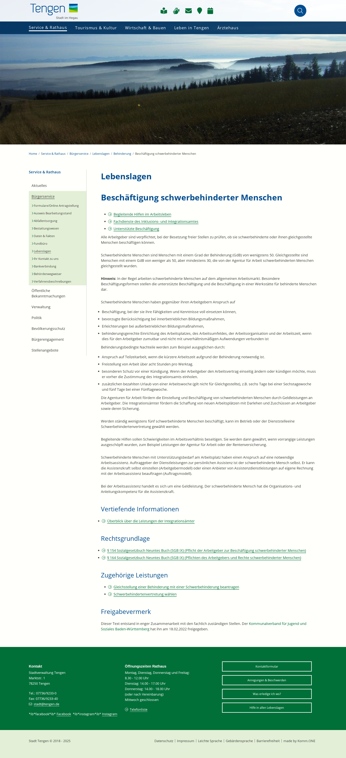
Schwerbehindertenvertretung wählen (145, 594)
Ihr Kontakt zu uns (46, 259)
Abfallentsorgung (45, 221)
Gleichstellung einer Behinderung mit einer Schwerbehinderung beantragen (176, 586)
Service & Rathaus (48, 27)
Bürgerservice (79, 154)
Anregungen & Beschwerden (266, 680)
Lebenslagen (101, 154)
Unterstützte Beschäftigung (136, 228)
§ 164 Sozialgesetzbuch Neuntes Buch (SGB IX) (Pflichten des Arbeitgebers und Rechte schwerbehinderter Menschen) (204, 557)
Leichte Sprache (210, 741)
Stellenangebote (45, 350)
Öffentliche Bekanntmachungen (48, 293)
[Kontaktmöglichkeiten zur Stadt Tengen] (188, 11)
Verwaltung (41, 306)
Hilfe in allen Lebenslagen (267, 708)
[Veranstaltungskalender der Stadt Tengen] (210, 11)
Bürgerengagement (48, 339)
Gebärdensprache (239, 741)
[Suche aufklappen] (300, 11)
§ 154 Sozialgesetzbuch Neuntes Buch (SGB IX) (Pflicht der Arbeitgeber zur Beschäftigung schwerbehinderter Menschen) (206, 550)
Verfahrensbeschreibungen (52, 281)
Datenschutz (163, 741)
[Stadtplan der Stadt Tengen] (199, 11)
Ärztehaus (228, 27)
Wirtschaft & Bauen (145, 27)
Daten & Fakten (44, 236)
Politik (37, 317)
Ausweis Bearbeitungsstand (53, 213)
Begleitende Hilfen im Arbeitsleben (142, 214)
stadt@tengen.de (46, 704)
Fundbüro (40, 244)
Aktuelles (39, 185)
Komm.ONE (306, 741)
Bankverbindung (45, 266)
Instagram (109, 714)
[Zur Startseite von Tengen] (54, 10)
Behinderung (122, 154)
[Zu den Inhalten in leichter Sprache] (164, 11)
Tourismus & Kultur (96, 27)
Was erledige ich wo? (267, 694)
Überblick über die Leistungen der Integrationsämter (151, 521)
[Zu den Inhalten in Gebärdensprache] (176, 11)
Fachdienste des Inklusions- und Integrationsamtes (156, 221)
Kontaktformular (267, 666)
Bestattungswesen (46, 228)
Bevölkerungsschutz (48, 328)
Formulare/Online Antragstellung (56, 206)
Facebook (64, 714)
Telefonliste (138, 709)
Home (33, 154)
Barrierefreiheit (268, 741)
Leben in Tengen (191, 27)
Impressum (185, 741)
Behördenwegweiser (48, 274)
